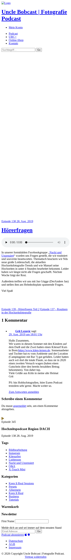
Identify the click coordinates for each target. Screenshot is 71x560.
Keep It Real (16, 493)
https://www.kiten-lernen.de (34, 350)
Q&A (12, 466)
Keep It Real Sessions (21, 483)
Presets (13, 486)
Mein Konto (16, 27)
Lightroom (15, 459)
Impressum (15, 547)
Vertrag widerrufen (35, 556)
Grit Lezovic (23, 331)
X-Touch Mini (17, 469)
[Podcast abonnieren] (26, 534)
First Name (7, 521)
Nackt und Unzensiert (21, 462)
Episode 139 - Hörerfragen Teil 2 (20, 309)
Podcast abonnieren (12, 534)
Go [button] (38, 50)
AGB (12, 544)
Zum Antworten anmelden (24, 391)
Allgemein (15, 489)
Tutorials (14, 499)
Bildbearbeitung (18, 449)
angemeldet (19, 405)
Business (14, 496)
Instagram (14, 453)
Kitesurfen (15, 456)
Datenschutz (16, 540)
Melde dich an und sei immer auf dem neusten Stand (31, 527)
